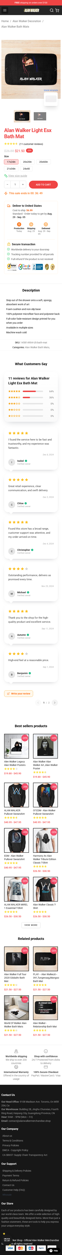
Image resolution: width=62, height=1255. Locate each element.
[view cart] (57, 10)
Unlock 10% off (7, 1240)
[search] (52, 10)
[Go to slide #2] (40, 116)
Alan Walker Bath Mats (15, 26)
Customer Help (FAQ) (13, 1190)
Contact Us (8, 1185)
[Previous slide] (6, 69)
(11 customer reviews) (31, 144)
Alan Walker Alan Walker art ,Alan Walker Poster (45, 765)
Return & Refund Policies (15, 1180)
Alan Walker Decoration (27, 21)
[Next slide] (55, 69)
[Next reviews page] (55, 703)
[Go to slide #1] (22, 116)
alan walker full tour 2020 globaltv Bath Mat (15, 978)
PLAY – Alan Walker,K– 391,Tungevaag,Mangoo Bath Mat (46, 978)
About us (7, 1135)
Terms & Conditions (12, 1140)
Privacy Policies (10, 1145)
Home (5, 21)
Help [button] (56, 1251)
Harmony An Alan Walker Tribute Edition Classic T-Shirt (44, 859)
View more (31, 925)
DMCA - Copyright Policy (15, 1150)
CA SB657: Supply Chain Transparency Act (24, 1155)
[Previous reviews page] (38, 703)
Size (6, 156)
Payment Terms (10, 1175)
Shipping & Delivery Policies (16, 1170)
